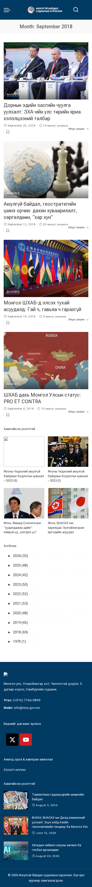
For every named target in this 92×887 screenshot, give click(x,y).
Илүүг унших (76, 128)
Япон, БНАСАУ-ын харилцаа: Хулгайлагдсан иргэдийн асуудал (66, 527)
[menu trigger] (8, 9)
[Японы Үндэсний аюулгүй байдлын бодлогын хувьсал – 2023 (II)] (24, 451)
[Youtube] (26, 739)
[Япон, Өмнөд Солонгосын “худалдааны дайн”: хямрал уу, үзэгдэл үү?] (24, 503)
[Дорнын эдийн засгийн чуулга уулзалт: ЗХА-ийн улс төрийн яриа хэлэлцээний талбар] (46, 71)
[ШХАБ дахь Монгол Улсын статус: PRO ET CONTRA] (46, 360)
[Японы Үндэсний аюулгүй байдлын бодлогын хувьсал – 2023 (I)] (68, 451)
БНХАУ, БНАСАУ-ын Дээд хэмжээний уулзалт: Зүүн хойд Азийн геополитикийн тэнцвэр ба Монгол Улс (60, 822)
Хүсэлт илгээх (15, 770)
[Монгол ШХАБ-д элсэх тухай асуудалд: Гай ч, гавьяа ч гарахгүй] (46, 268)
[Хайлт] (76, 9)
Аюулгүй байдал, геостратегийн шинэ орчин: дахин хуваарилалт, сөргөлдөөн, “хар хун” (40, 210)
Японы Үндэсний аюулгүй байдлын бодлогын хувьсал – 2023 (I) (68, 476)
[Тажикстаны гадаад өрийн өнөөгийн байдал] (16, 800)
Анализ (13, 94)
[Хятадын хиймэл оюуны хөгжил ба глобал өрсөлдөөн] (16, 851)
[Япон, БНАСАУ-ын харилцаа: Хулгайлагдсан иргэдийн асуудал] (68, 503)
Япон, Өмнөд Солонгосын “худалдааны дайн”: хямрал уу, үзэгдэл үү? (22, 527)
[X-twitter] (12, 739)
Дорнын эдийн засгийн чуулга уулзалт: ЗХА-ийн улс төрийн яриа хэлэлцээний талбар (42, 111)
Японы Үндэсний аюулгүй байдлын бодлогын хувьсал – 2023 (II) (24, 476)
